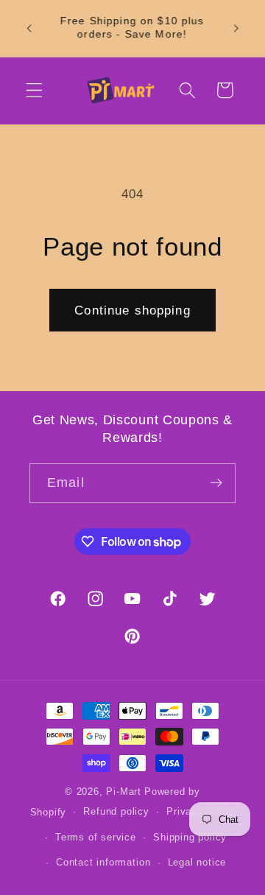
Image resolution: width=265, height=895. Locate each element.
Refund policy (116, 812)
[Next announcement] (236, 28)
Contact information (103, 862)
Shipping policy (190, 837)
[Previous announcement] (29, 28)
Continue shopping (132, 310)
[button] (34, 90)
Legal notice (197, 862)
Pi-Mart (123, 792)
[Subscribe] (216, 483)
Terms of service (95, 837)
